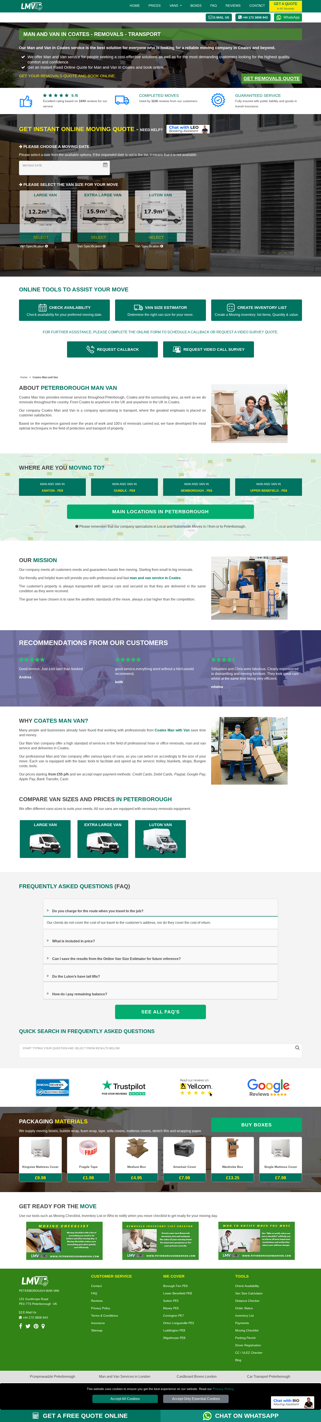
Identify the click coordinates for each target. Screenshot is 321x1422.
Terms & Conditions (104, 1315)
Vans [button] (174, 5)
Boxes (196, 5)
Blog (238, 1360)
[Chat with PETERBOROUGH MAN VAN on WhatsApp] (209, 1416)
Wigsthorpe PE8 (174, 1338)
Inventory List (244, 1315)
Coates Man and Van (45, 377)
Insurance (98, 1323)
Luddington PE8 (174, 1330)
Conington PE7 (173, 1315)
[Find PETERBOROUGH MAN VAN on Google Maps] (43, 1327)
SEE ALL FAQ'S (160, 1012)
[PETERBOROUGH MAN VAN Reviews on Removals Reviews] (52, 1087)
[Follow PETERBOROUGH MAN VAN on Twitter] (28, 1327)
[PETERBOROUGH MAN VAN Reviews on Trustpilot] (124, 1087)
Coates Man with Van (172, 730)
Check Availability (247, 1286)
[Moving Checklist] (64, 1240)
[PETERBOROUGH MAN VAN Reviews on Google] (268, 1087)
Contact (257, 5)
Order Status (244, 1308)
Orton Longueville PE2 (178, 1323)
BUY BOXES (256, 1125)
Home (135, 5)
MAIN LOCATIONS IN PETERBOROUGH (160, 511)
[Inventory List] (160, 1240)
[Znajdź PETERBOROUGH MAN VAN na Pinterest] (36, 1327)
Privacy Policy (223, 1389)
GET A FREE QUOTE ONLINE (84, 1415)
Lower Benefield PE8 (177, 1293)
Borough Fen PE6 (175, 1286)
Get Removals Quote (271, 78)
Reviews (233, 5)
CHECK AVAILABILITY (64, 311)
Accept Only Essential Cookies (196, 1399)
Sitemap (96, 1330)
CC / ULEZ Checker (248, 1352)
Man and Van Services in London (124, 1376)
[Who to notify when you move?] (256, 1240)
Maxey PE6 (171, 1308)
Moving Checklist (247, 1330)
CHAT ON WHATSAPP (247, 1415)
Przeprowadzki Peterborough (52, 1376)
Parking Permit (245, 1338)
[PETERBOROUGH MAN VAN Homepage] (31, 6)
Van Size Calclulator (249, 1293)
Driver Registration (248, 1345)
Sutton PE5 (171, 1300)
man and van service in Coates (155, 578)
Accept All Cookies (125, 1399)
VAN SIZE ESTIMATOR (160, 311)
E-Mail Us (29, 1312)
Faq (213, 5)
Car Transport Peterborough (268, 1376)
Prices (154, 5)
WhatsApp (291, 17)
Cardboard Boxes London (197, 1376)
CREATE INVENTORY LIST (257, 311)
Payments (242, 1323)
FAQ (94, 1293)
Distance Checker (247, 1300)
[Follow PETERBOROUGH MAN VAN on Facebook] (20, 1327)
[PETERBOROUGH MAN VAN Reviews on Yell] (196, 1087)
